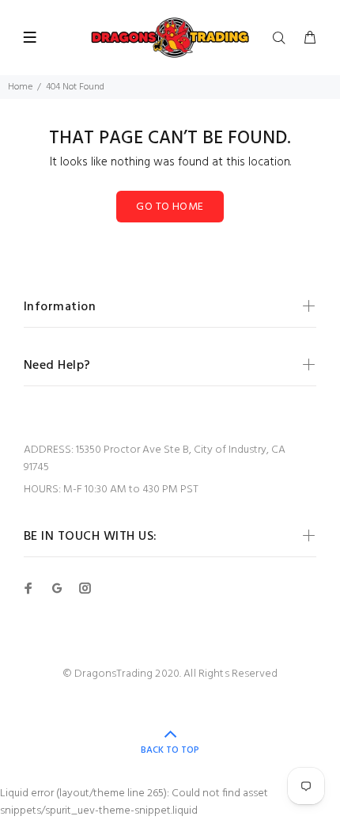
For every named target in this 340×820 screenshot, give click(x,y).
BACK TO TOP (170, 750)
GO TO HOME (169, 207)
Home (20, 87)
